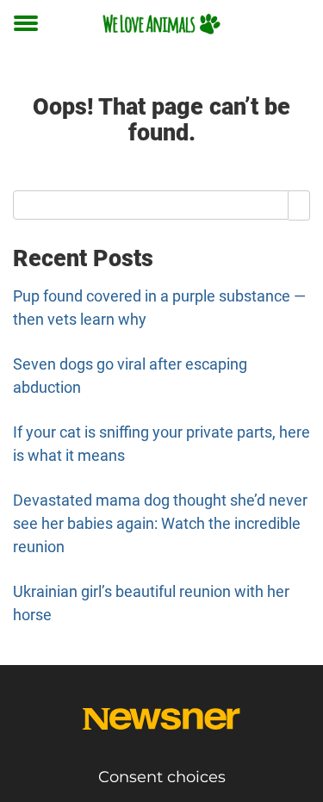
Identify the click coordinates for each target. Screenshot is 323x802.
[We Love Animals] (161, 24)
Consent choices (162, 777)
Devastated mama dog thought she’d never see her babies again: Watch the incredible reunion (160, 523)
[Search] (299, 205)
